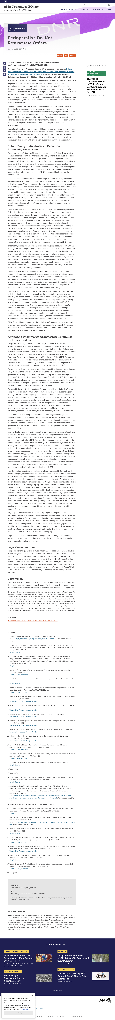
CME (109, 9)
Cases (82, 9)
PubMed (12, 675)
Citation (60, 55)
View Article (14, 701)
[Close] (33, 996)
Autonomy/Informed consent (17, 620)
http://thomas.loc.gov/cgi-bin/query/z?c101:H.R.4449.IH (36, 639)
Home (64, 9)
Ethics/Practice (32, 620)
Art (88, 9)
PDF (66, 55)
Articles (73, 9)
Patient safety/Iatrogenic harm (47, 620)
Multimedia (98, 9)
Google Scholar (15, 652)
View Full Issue (57, 990)
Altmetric (72, 55)
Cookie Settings (38, 1009)
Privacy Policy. (24, 1009)
